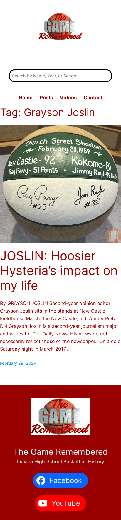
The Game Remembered (60, 56)
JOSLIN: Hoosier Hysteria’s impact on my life (59, 270)
